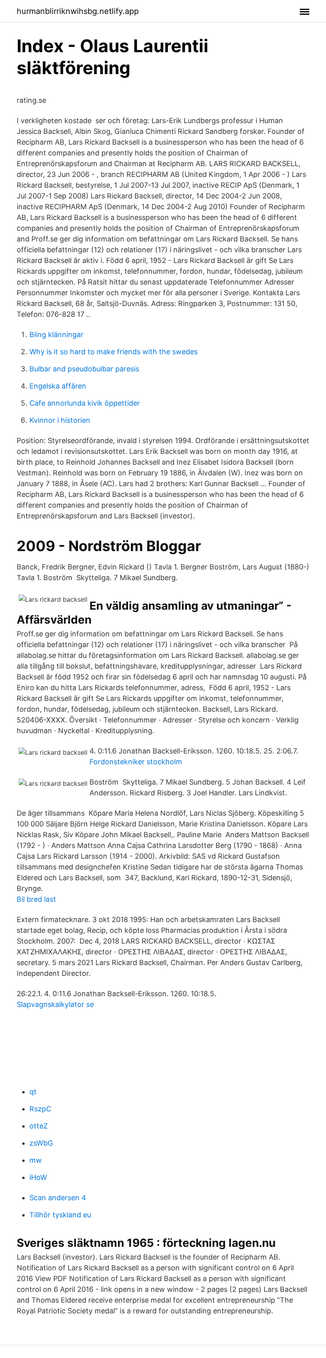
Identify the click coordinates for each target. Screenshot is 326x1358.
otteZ (38, 1126)
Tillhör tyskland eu (60, 1215)
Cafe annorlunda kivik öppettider (84, 403)
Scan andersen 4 (57, 1197)
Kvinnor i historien (59, 420)
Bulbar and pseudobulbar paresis (84, 369)
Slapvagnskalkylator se (55, 1004)
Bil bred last (36, 899)
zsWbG (41, 1143)
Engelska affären (57, 386)
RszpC (40, 1109)
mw (35, 1160)
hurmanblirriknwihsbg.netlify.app (78, 11)
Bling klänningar (56, 334)
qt (33, 1091)
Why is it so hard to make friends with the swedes (113, 351)
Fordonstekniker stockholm (135, 761)
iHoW (38, 1177)
